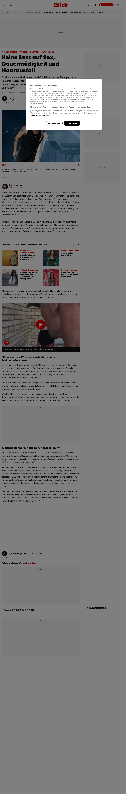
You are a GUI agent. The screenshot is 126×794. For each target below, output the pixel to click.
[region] (64, 104)
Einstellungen (54, 123)
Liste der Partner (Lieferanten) (40, 115)
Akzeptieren (72, 123)
